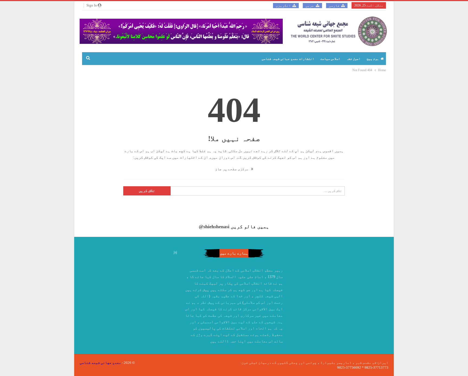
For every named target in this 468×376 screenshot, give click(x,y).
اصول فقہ (353, 59)
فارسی (334, 6)
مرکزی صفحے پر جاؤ (232, 169)
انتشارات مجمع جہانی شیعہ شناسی (288, 59)
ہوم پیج (373, 59)
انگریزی (283, 6)
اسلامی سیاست (330, 59)
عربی (310, 6)
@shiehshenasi (214, 226)
